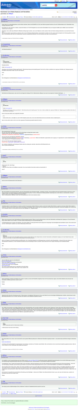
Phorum (33, 409)
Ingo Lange (5, 317)
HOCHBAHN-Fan (7, 88)
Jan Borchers (6, 55)
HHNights (11, 13)
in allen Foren (40, 16)
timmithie (5, 214)
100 (36, 16)
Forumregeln (46, 407)
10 (71, 16)
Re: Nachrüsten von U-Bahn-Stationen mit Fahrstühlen (11, 45)
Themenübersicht (11, 16)
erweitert (75, 13)
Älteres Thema (13, 393)
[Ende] (76, 16)
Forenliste (4, 16)
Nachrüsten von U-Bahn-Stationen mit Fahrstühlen (10, 20)
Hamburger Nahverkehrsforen (11, 9)
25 (32, 16)
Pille (4, 201)
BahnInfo (48, 409)
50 (34, 16)
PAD (4, 381)
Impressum (31, 407)
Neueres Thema (5, 393)
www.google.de (8, 67)
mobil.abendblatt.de (6, 341)
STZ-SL (4, 126)
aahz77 (4, 155)
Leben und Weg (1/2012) (33, 360)
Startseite (2, 9)
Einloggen (63, 1)
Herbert (4, 290)
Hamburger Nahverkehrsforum (23, 9)
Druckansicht (39, 395)
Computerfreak (6, 44)
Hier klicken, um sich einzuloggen (8, 402)
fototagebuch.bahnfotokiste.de (24, 77)
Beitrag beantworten (63, 39)
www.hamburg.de (5, 265)
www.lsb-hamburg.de (6, 261)
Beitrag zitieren (72, 39)
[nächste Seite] (74, 16)
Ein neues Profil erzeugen (72, 1)
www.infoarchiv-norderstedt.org (8, 263)
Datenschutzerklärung (38, 407)
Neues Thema (20, 16)
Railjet (4, 302)
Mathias (5, 186)
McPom (5, 273)
